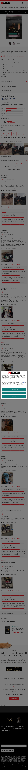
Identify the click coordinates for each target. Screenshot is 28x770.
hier (24, 382)
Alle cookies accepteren (14, 392)
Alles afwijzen (14, 396)
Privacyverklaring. (6, 385)
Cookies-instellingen (14, 389)
